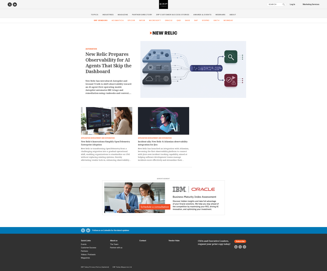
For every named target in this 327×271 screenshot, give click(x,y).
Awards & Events (202, 14)
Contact (142, 241)
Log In (292, 4)
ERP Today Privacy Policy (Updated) (95, 267)
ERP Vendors (101, 20)
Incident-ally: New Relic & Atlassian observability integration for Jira (163, 143)
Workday (228, 20)
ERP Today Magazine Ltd (122, 267)
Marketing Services (311, 4)
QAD (179, 20)
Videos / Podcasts (88, 254)
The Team (114, 244)
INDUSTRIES (108, 14)
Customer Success (88, 248)
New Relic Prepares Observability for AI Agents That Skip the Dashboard (108, 62)
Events (83, 244)
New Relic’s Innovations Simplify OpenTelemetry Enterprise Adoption (105, 143)
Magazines (85, 258)
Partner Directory (142, 14)
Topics (94, 14)
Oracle (169, 20)
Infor (142, 20)
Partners (84, 251)
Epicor (131, 20)
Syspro (205, 20)
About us (114, 241)
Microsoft (155, 20)
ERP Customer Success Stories (172, 14)
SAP (196, 20)
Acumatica (118, 20)
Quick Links (86, 241)
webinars (220, 14)
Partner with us (116, 248)
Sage (187, 20)
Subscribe (240, 241)
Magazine (123, 14)
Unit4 (217, 20)
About (233, 14)
